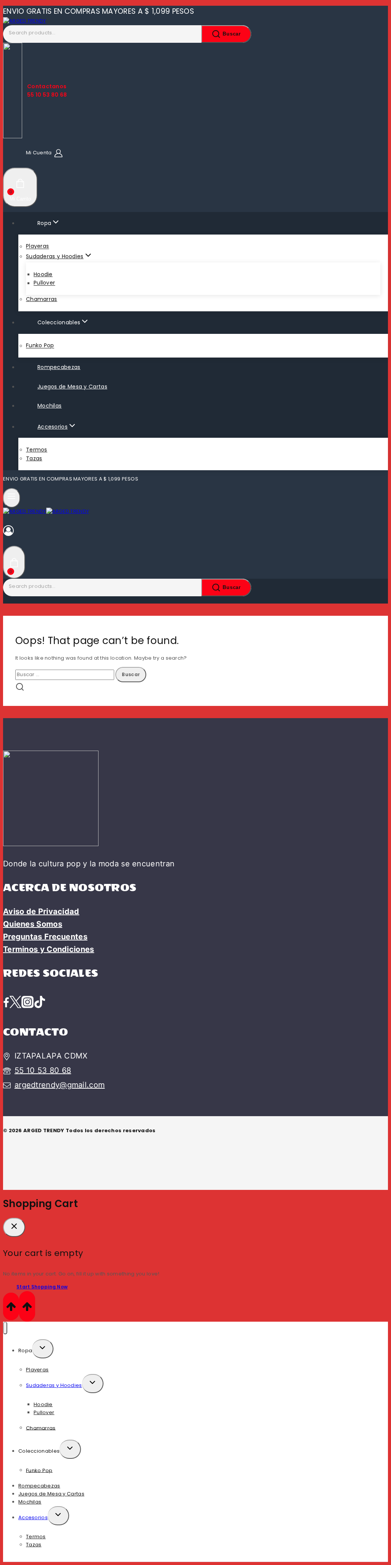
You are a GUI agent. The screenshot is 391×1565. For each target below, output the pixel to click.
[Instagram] (27, 1003)
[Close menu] (5, 1328)
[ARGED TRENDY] (24, 20)
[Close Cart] (14, 1227)
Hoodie (43, 274)
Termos (36, 449)
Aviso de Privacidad (41, 911)
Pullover (44, 283)
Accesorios (33, 1517)
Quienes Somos (32, 924)
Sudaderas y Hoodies (54, 1385)
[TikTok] (40, 1003)
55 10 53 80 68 (43, 1070)
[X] (15, 1003)
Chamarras (41, 299)
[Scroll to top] (11, 1306)
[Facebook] (6, 1003)
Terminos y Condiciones (48, 949)
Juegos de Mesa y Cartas (72, 386)
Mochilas (49, 405)
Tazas (34, 458)
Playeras (37, 246)
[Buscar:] (65, 674)
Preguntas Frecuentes (45, 936)
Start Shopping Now (42, 1286)
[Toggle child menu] (42, 1348)
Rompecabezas (59, 367)
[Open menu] (11, 497)
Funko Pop (40, 346)
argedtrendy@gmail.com (60, 1084)
